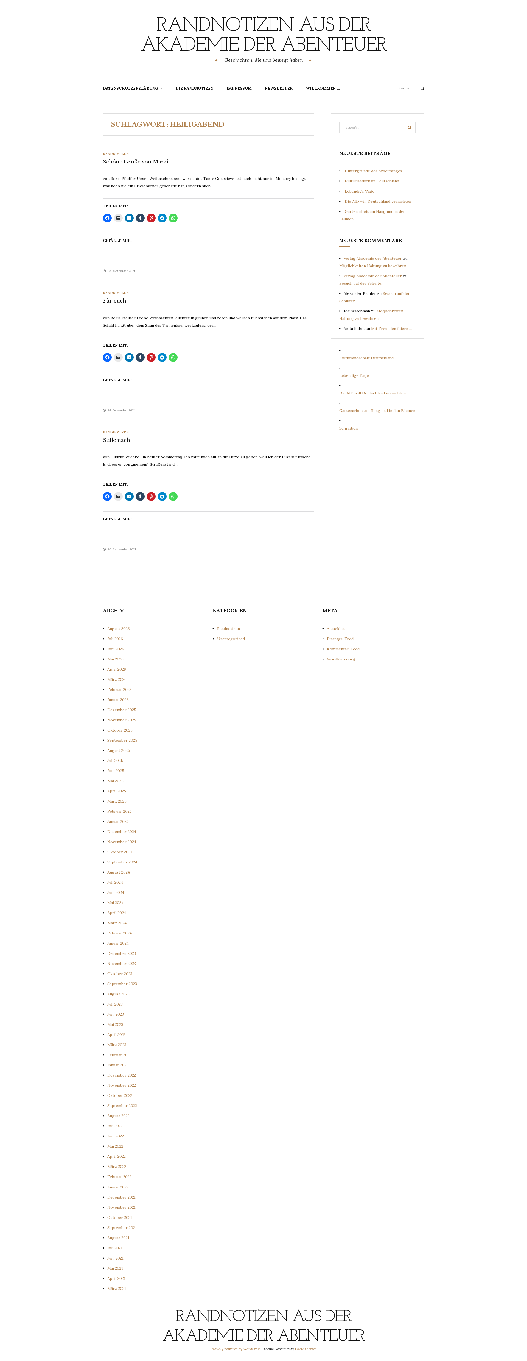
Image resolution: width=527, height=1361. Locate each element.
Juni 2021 (115, 1258)
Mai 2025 (115, 780)
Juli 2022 (115, 1125)
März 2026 (117, 679)
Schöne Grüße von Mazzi (135, 162)
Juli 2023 (115, 1004)
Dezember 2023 (121, 953)
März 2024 (117, 922)
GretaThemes (305, 1349)
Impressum (239, 88)
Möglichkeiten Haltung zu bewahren (372, 265)
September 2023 (122, 983)
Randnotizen (116, 154)
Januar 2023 (117, 1065)
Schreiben (348, 428)
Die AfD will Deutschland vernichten (378, 201)
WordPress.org (341, 659)
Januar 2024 (118, 943)
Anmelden (336, 628)
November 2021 (121, 1207)
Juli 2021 (114, 1248)
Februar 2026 (119, 689)
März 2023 (116, 1044)
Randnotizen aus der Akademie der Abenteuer (263, 36)
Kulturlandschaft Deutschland (372, 181)
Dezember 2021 (121, 1197)
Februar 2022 (119, 1176)
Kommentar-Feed (343, 648)
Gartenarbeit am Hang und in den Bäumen (377, 410)
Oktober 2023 (119, 973)
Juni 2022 (115, 1136)
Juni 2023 (115, 1014)
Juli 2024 (115, 882)
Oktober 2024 (120, 851)
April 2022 (116, 1156)
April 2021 (116, 1278)
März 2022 (116, 1166)
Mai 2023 (115, 1024)
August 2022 (118, 1115)
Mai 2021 (115, 1268)
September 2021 (122, 1227)
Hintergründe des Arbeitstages (373, 170)
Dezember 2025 (121, 709)
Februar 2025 (119, 811)
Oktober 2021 (119, 1217)
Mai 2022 (115, 1146)
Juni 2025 (115, 770)
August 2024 (118, 872)
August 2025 (118, 750)
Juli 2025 (115, 760)
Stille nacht (117, 440)
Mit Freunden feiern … (391, 328)
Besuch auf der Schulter (361, 283)
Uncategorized (231, 638)
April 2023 (116, 1034)
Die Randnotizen (194, 88)
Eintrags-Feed (340, 638)
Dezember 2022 (121, 1075)
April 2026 (116, 669)
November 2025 (121, 720)
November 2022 (121, 1085)
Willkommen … (323, 88)
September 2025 (122, 740)
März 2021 (116, 1288)
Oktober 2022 (119, 1095)
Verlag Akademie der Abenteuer (373, 258)
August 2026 (118, 628)
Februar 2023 (119, 1054)
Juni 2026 (115, 648)
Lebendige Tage (359, 191)
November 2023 (121, 963)
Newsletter (279, 88)
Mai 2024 (115, 902)
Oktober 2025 (120, 730)
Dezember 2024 (121, 831)
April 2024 (116, 912)
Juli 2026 (115, 638)
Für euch (114, 301)
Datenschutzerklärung (130, 88)
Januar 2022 (117, 1187)
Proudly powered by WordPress (236, 1349)
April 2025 (116, 791)
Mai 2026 (115, 659)
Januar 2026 (118, 699)
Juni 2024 (115, 892)
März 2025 (117, 801)
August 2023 (118, 994)
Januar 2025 (118, 821)
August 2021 (118, 1237)
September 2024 (122, 862)
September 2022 (122, 1105)
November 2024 (121, 841)
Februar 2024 (119, 933)
